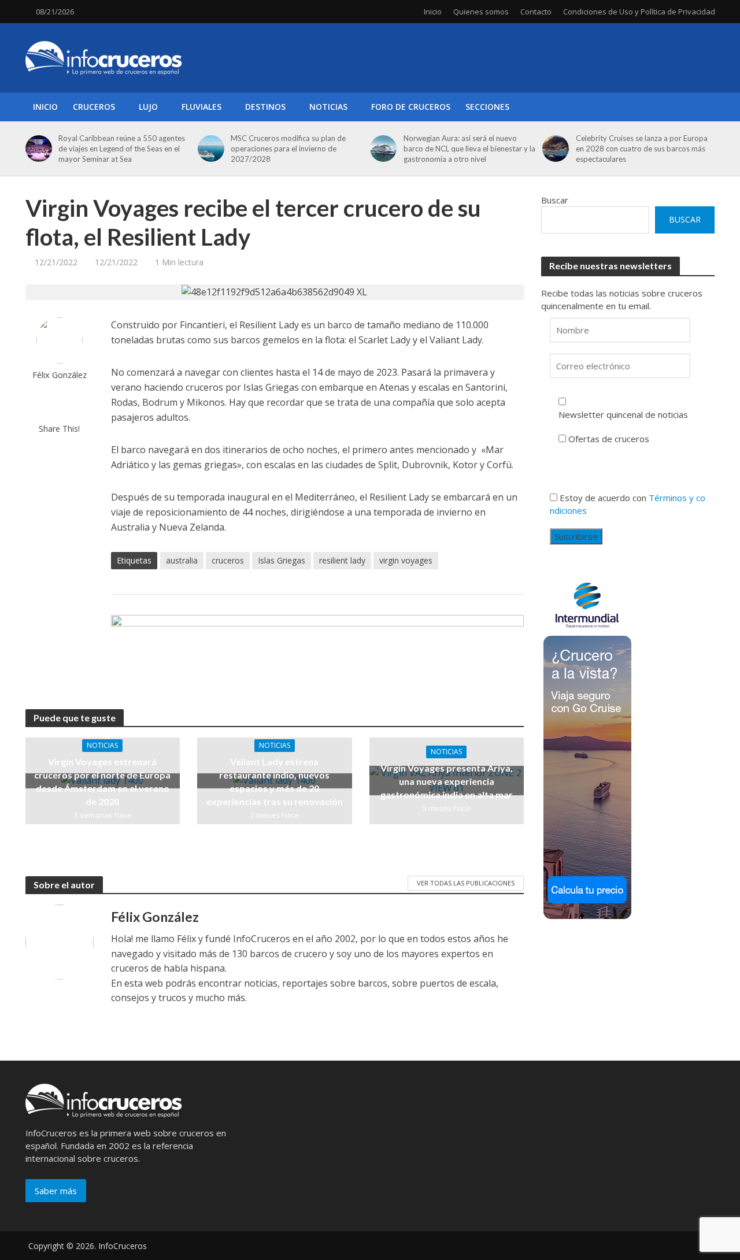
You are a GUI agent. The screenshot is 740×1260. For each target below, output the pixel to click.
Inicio (433, 11)
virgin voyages (405, 560)
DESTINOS (265, 106)
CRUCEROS (94, 106)
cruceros (228, 560)
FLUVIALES (201, 106)
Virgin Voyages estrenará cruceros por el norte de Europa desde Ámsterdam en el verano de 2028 (102, 781)
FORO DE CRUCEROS (410, 106)
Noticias (102, 745)
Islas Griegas (281, 560)
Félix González (59, 374)
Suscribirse (576, 536)
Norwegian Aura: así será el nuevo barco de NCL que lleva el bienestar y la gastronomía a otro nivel (469, 149)
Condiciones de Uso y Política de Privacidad (639, 11)
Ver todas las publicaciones (466, 883)
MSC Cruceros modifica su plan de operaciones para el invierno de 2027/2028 (288, 149)
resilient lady (342, 560)
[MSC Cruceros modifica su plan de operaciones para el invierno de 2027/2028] (209, 148)
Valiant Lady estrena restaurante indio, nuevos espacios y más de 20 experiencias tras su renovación (274, 781)
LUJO (148, 106)
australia (182, 560)
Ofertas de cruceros (608, 438)
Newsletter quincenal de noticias (623, 414)
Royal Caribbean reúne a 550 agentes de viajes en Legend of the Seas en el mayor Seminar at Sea (121, 149)
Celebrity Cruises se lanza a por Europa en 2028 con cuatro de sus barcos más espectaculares (642, 149)
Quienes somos (481, 11)
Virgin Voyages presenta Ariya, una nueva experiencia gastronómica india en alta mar (446, 781)
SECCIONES (487, 106)
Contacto (536, 11)
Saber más (56, 1190)
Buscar (554, 200)
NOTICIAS (328, 106)
